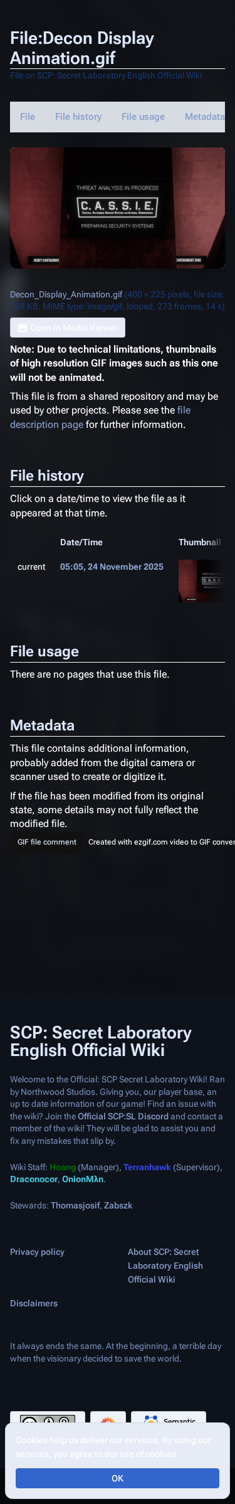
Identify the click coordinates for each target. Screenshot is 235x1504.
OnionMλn (82, 1180)
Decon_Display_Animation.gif (66, 294)
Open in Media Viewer (74, 328)
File (27, 116)
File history (78, 116)
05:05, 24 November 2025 (112, 567)
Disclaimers (34, 1304)
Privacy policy (37, 1252)
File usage (143, 116)
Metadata (205, 116)
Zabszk (118, 1205)
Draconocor (34, 1180)
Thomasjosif (75, 1205)
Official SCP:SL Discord (123, 1116)
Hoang (63, 1167)
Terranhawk (147, 1167)
